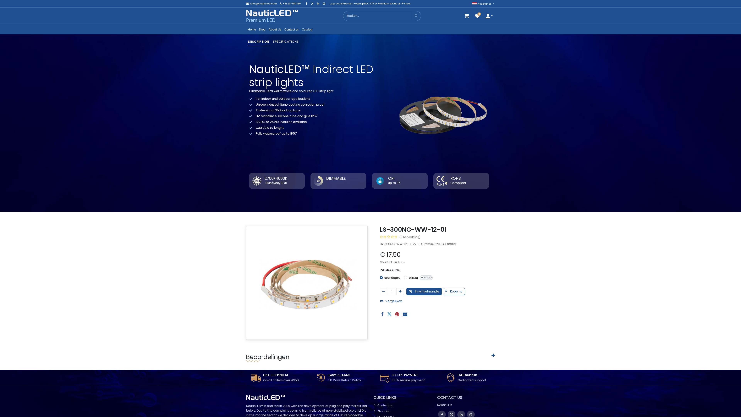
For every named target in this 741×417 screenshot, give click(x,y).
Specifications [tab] (286, 41)
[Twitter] (312, 3)
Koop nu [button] (455, 291)
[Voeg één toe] (400, 291)
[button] (489, 15)
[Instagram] (324, 3)
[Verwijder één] (383, 291)
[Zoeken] (416, 16)
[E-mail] (405, 314)
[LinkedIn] (318, 3)
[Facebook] (306, 3)
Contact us (385, 405)
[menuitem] (251, 29)
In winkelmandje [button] (426, 291)
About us (383, 411)
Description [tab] (258, 41)
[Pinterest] (397, 314)
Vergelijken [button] (393, 301)
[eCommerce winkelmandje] (466, 16)
